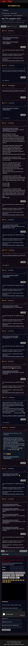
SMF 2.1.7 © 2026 (10, 642)
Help (8, 641)
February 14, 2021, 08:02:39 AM (8, 429)
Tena (5, 85)
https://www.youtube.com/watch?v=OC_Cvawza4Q (10, 42)
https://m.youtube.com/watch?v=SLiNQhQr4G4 (13, 70)
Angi (5, 30)
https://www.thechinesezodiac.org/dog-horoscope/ (13, 60)
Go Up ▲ (19, 641)
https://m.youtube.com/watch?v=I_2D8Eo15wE (13, 255)
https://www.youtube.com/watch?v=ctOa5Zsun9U (10, 225)
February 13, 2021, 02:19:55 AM (8, 252)
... (14, 26)
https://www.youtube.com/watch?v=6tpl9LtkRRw (10, 276)
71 (15, 26)
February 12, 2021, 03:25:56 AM (8, 222)
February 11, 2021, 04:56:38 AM (8, 87)
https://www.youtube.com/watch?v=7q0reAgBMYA (10, 38)
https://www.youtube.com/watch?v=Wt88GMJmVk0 (10, 520)
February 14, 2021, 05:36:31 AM (8, 363)
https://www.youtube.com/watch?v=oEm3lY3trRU (10, 505)
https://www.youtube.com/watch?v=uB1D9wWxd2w (10, 528)
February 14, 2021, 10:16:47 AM (8, 470)
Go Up (2, 551)
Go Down (3, 26)
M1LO (5, 65)
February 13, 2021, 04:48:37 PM (8, 272)
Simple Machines (17, 642)
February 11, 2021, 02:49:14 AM (8, 33)
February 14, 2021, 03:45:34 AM (8, 302)
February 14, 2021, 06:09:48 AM (8, 399)
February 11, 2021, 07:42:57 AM (8, 105)
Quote (23, 47)
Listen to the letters (6, 605)
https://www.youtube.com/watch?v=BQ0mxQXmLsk (10, 371)
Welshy (6, 427)
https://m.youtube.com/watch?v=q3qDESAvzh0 (13, 415)
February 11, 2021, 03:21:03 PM (8, 125)
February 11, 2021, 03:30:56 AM (8, 67)
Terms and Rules (13, 641)
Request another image (16, 605)
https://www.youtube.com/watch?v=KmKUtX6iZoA (10, 109)
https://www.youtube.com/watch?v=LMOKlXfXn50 (10, 509)
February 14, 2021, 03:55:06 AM (8, 333)
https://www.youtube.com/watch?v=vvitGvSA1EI (14, 90)
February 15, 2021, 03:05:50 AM (8, 501)
